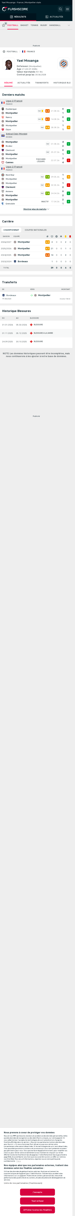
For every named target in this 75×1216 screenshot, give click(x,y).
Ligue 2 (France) (14, 101)
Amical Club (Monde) (16, 134)
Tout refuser (37, 1201)
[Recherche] (60, 9)
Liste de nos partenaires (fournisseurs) (23, 1183)
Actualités (23, 82)
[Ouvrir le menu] (67, 9)
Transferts (41, 82)
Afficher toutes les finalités (37, 1210)
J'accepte (37, 1192)
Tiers (18, 1161)
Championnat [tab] (11, 230)
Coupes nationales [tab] (36, 230)
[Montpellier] (64, 67)
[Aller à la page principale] (17, 9)
